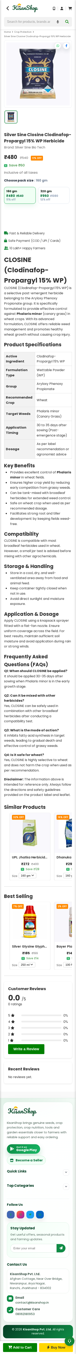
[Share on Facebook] (66, 45)
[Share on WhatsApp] (57, 45)
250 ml (25, 964)
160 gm (26, 875)
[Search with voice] (57, 22)
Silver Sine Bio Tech (30, 147)
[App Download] (54, 8)
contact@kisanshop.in (32, 1302)
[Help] (69, 1341)
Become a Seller (29, 1160)
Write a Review (26, 1049)
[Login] (61, 8)
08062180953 (25, 1314)
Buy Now (57, 1347)
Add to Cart (22, 1347)
